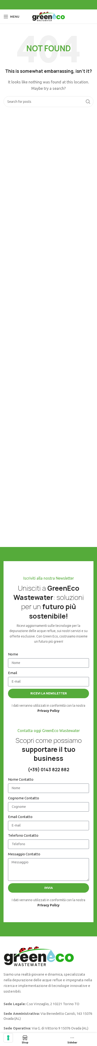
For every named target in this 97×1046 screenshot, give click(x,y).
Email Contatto (20, 817)
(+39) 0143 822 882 (48, 770)
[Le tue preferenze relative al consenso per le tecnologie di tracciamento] (8, 1037)
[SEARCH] (88, 101)
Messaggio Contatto (24, 854)
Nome (13, 654)
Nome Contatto (20, 779)
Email (12, 673)
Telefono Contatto (23, 835)
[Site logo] (48, 16)
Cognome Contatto (23, 798)
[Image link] (39, 956)
